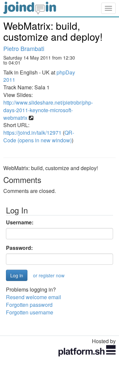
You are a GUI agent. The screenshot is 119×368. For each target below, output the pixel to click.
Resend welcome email (33, 297)
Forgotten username (29, 312)
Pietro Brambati (23, 48)
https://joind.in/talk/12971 (32, 132)
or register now (48, 275)
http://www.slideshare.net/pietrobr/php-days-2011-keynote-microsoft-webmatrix (48, 110)
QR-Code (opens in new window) (38, 136)
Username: (19, 222)
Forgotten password (29, 304)
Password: (19, 248)
